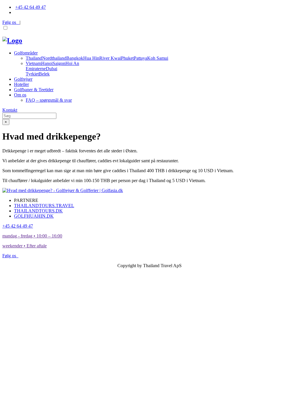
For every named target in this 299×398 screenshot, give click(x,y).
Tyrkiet (32, 73)
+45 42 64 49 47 (30, 7)
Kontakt (9, 110)
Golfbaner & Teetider (33, 89)
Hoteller (21, 84)
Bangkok (74, 58)
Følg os (11, 22)
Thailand (34, 58)
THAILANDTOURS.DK (38, 210)
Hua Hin (91, 58)
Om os (20, 94)
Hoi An (72, 63)
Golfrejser (23, 79)
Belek (44, 73)
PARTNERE (26, 200)
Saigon (59, 63)
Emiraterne (36, 68)
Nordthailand (54, 58)
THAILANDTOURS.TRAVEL (44, 205)
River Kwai (110, 58)
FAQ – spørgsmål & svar (49, 100)
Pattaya (140, 58)
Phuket (127, 58)
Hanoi (47, 63)
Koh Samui (157, 58)
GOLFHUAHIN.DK (34, 216)
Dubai (51, 68)
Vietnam (33, 63)
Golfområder (26, 52)
